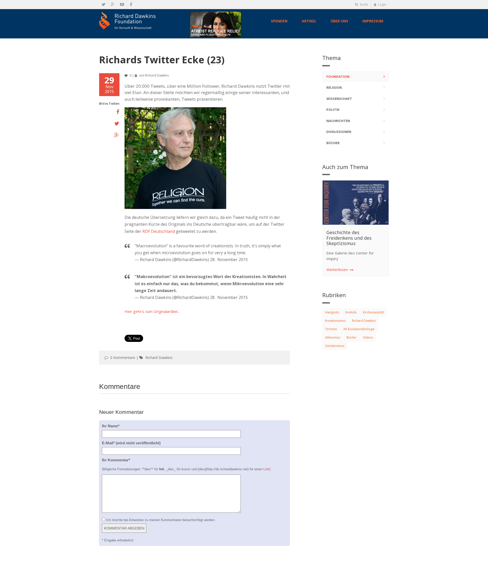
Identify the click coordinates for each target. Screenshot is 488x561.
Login (381, 4)
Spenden (279, 21)
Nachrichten (338, 120)
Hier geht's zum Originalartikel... (152, 311)
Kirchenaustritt (373, 312)
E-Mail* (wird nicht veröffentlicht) (131, 443)
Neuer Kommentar (121, 412)
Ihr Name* (110, 426)
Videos (368, 337)
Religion (334, 87)
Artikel (309, 21)
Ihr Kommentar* (116, 460)
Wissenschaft (339, 98)
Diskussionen (338, 131)
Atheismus (332, 337)
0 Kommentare (122, 357)
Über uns (339, 21)
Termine (331, 329)
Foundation (337, 76)
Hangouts (332, 312)
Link (266, 469)
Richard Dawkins (157, 75)
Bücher (333, 143)
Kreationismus (335, 321)
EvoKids (351, 312)
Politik (332, 109)
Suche (363, 4)
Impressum (372, 21)
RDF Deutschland (158, 231)
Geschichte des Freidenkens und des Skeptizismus (349, 237)
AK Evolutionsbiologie (359, 329)
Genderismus (334, 346)
